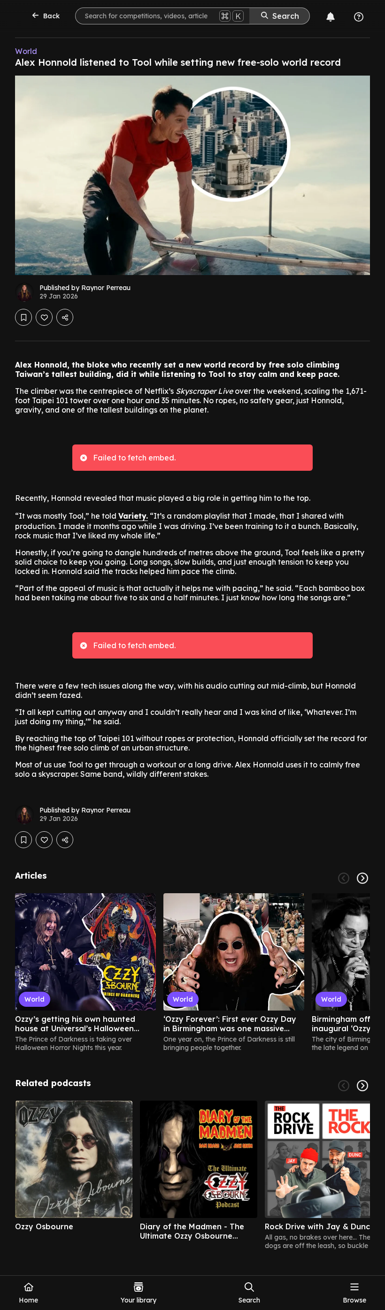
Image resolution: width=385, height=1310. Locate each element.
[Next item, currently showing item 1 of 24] (362, 878)
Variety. (133, 516)
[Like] (44, 317)
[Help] (358, 17)
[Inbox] (330, 17)
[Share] (64, 317)
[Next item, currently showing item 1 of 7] (362, 1085)
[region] (192, 972)
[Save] (23, 317)
